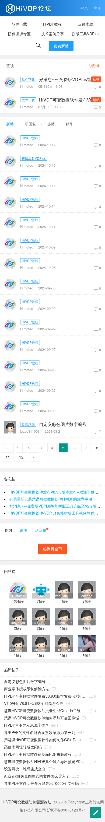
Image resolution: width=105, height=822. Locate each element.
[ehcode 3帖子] (87, 589)
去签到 (93, 65)
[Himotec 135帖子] (18, 589)
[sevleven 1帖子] (41, 643)
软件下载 (19, 24)
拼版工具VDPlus (85, 33)
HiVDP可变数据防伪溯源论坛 (27, 801)
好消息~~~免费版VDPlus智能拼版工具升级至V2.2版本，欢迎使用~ (69, 79)
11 (8, 457)
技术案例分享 (52, 33)
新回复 (30, 124)
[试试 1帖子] (87, 616)
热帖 (51, 124)
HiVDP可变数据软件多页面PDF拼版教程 (38, 754)
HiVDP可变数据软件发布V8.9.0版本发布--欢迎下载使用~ (69, 100)
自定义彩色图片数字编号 (62, 424)
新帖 (10, 124)
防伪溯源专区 (19, 33)
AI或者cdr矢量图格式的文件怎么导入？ (36, 776)
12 (21, 457)
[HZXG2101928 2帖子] (41, 616)
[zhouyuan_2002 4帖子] (64, 589)
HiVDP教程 (52, 24)
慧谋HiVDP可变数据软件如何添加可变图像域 (41, 717)
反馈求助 (85, 24)
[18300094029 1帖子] (87, 643)
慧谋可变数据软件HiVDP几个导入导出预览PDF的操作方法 (45, 761)
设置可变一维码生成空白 (25, 768)
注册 (97, 8)
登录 (84, 8)
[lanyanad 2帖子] (18, 616)
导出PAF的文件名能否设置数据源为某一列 (39, 732)
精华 (69, 124)
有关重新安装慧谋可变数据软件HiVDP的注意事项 (50, 499)
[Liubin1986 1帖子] (64, 616)
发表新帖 (61, 45)
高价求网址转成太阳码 (23, 747)
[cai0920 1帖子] (64, 643)
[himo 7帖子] (41, 589)
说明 (23, 530)
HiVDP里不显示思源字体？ (26, 725)
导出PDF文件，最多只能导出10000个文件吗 (41, 783)
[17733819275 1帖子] (18, 643)
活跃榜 (40, 530)
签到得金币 (52, 548)
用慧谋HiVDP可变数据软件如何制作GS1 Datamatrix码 (45, 739)
